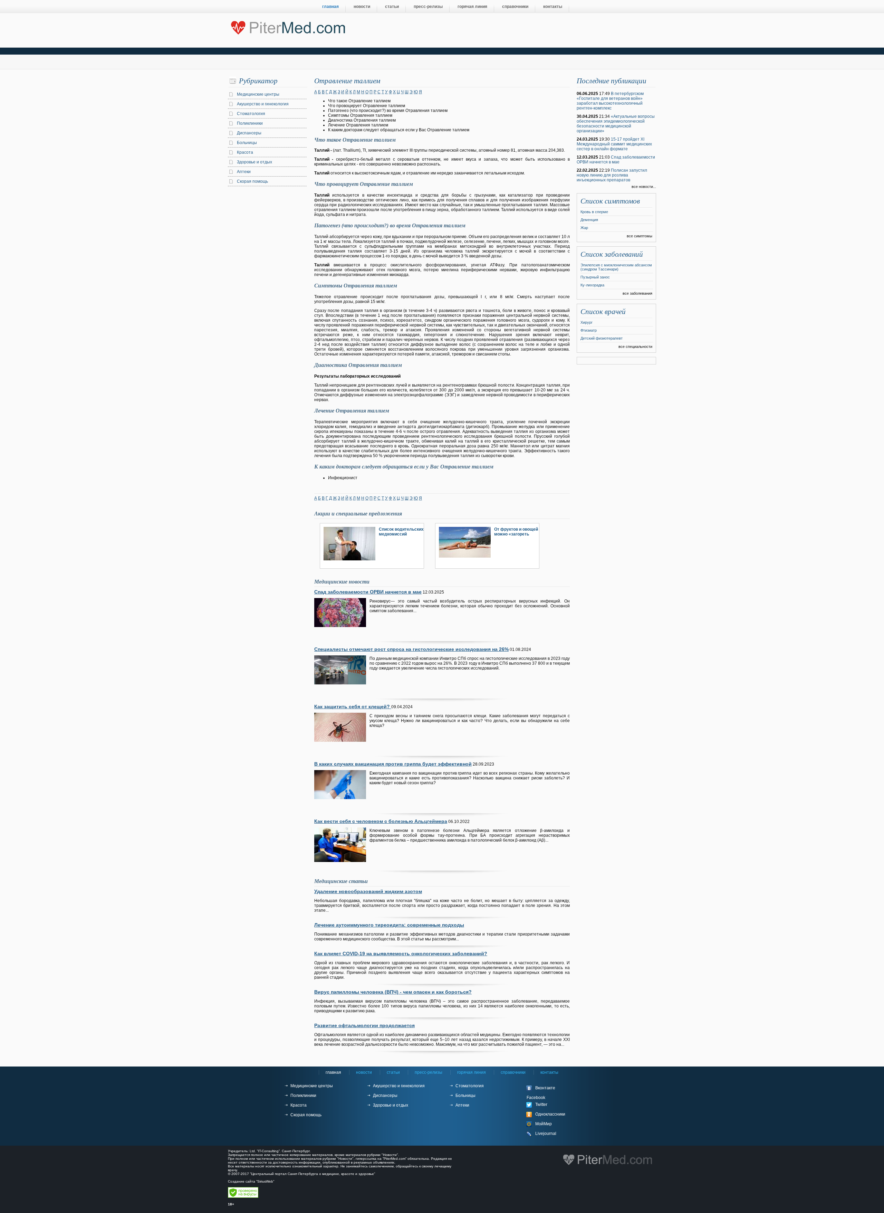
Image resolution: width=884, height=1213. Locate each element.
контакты (552, 6)
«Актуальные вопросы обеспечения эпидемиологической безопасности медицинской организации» (616, 123)
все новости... (644, 186)
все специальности (635, 346)
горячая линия (472, 6)
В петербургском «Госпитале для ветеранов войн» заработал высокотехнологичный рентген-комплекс (610, 101)
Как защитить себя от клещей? (352, 706)
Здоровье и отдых (254, 162)
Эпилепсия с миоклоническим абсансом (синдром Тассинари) (616, 267)
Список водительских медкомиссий (401, 532)
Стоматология (251, 113)
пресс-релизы (428, 6)
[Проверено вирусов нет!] (243, 1196)
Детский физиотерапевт (601, 338)
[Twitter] (552, 1104)
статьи (392, 6)
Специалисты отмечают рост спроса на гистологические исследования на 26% (411, 649)
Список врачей (603, 311)
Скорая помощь (252, 181)
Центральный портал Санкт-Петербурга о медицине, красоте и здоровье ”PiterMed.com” (287, 26)
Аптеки (244, 171)
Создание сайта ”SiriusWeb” (251, 1181)
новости (362, 6)
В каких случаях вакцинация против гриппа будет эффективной (393, 764)
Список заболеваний (611, 254)
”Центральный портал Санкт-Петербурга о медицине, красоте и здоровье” (312, 1174)
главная (330, 6)
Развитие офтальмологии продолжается (364, 1025)
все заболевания (637, 293)
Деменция (589, 220)
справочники (515, 6)
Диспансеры (249, 133)
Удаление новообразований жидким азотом (368, 891)
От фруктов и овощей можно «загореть (516, 532)
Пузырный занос (595, 277)
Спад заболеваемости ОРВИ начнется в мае (368, 592)
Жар (584, 228)
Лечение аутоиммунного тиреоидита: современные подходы (389, 925)
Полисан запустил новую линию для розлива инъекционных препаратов (612, 175)
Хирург (586, 322)
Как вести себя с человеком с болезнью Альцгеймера (380, 821)
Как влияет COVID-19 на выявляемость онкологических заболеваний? (400, 953)
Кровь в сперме (594, 212)
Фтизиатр (588, 330)
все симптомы (639, 236)
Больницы (247, 142)
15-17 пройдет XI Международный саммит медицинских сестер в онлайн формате (614, 144)
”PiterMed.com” (394, 1158)
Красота (245, 152)
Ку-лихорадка (592, 285)
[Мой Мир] (552, 1124)
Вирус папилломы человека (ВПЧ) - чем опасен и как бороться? (393, 992)
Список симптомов (610, 201)
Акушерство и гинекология (263, 104)
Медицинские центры (258, 94)
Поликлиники (250, 123)
